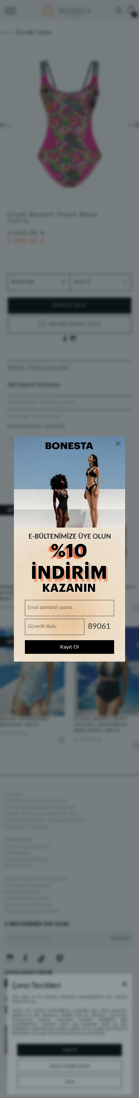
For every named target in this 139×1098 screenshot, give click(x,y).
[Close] (118, 443)
